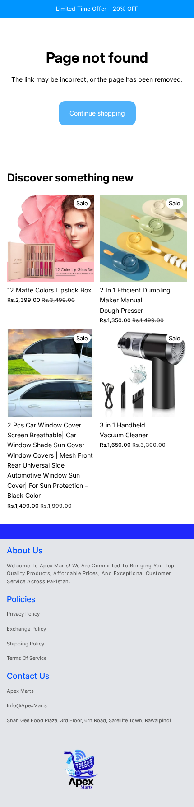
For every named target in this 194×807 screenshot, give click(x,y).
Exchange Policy (26, 629)
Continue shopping (97, 113)
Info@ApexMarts (27, 705)
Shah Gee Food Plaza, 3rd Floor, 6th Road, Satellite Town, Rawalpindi (89, 720)
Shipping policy (25, 643)
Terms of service (26, 658)
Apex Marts (20, 691)
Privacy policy (23, 614)
